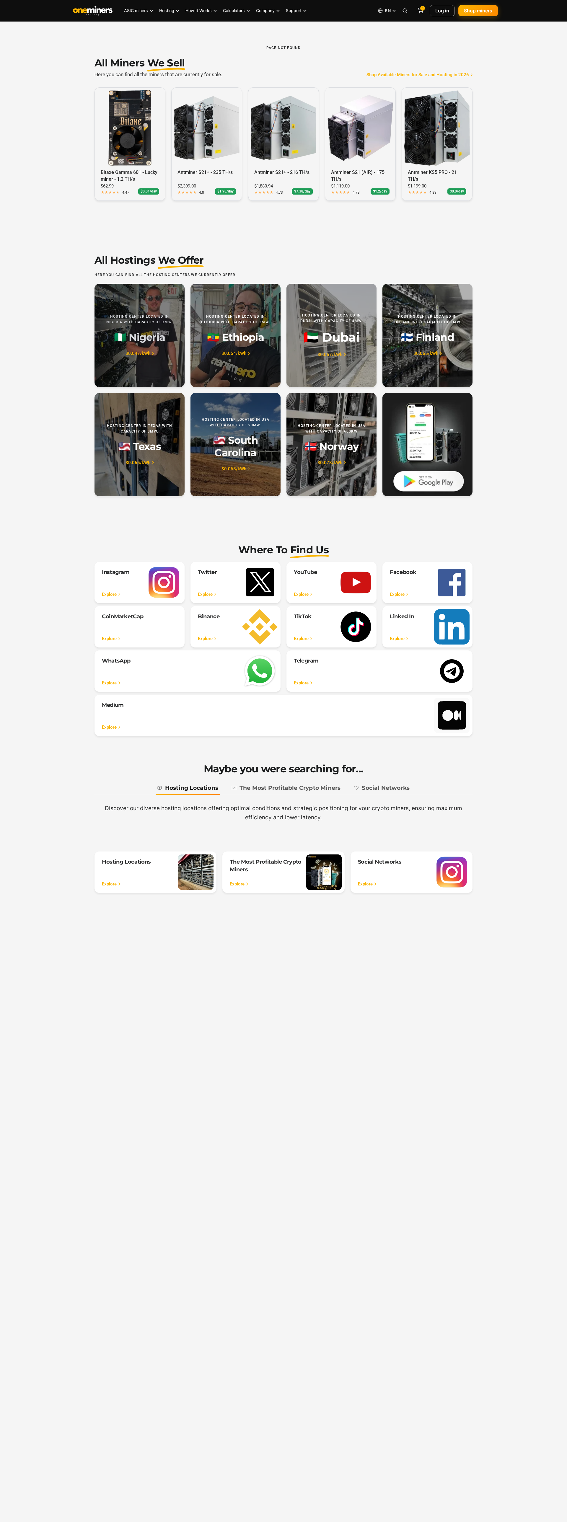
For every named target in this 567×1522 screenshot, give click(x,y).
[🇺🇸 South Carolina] (235, 444)
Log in (442, 11)
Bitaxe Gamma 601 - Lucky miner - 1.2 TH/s (129, 175)
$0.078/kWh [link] (329, 463)
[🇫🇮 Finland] (427, 335)
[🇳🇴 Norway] (331, 444)
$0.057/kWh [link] (329, 355)
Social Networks (386, 787)
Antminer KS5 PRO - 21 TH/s (432, 175)
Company (265, 10)
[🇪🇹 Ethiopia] (235, 335)
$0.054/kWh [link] (233, 353)
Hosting (166, 10)
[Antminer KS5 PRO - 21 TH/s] (437, 128)
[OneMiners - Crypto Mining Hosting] (92, 10)
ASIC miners (136, 10)
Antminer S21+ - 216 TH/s (281, 172)
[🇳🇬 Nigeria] (139, 335)
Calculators (234, 10)
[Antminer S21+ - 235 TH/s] (206, 128)
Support (294, 10)
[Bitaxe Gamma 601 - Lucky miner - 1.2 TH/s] (130, 128)
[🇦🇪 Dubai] (331, 335)
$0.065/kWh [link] (425, 353)
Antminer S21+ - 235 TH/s (205, 172)
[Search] (405, 11)
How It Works (198, 10)
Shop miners (478, 11)
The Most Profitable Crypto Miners (289, 787)
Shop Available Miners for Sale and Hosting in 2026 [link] (417, 75)
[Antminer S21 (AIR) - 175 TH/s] (360, 128)
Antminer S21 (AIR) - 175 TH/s (357, 175)
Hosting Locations (191, 787)
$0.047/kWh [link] (138, 353)
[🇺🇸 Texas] (139, 444)
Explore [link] (109, 594)
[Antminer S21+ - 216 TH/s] (283, 128)
